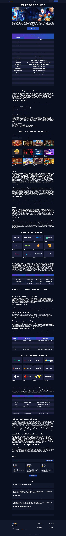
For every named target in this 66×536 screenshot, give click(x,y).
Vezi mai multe (33, 475)
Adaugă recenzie (49, 460)
